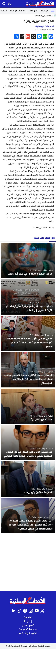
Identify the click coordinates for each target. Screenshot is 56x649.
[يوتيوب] (36, 610)
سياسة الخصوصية (28, 629)
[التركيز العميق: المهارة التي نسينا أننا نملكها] (28, 260)
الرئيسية (44, 10)
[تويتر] (42, 610)
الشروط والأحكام (28, 633)
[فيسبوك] (25, 610)
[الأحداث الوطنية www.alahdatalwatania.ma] (40, 4)
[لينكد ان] (13, 610)
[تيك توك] (19, 610)
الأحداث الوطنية (17, 10)
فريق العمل (28, 625)
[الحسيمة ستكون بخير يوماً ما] (28, 479)
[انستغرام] (31, 610)
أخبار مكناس (32, 10)
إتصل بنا (28, 621)
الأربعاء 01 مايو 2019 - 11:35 (44, 29)
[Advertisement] (28, 562)
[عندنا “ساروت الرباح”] (28, 406)
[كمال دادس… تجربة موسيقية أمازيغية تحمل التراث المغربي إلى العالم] (28, 297)
